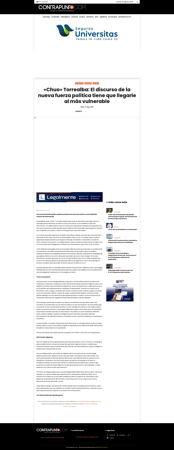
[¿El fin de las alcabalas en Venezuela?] (109, 225)
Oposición (88, 83)
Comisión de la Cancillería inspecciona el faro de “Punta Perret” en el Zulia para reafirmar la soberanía (122, 256)
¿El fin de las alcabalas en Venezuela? (122, 229)
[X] (89, 111)
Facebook (112, 435)
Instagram (72, 406)
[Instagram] (118, 435)
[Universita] (87, 47)
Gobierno (117, 237)
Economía (117, 267)
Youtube (111, 438)
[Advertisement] (87, 65)
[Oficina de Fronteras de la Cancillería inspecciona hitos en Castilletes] (109, 236)
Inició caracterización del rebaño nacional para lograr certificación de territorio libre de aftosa (122, 217)
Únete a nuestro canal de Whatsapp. (52, 438)
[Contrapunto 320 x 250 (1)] (119, 303)
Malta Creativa (103, 447)
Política (95, 83)
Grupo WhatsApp (91, 404)
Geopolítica (79, 83)
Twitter (65, 406)
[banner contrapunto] (69, 203)
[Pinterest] (93, 111)
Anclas (116, 227)
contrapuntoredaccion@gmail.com (88, 401)
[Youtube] (107, 438)
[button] (137, 2)
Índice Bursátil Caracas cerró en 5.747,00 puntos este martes (120, 271)
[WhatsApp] (97, 111)
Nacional (117, 212)
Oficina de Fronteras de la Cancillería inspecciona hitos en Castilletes (122, 241)
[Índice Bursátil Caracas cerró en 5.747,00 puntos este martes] (109, 266)
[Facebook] (84, 111)
